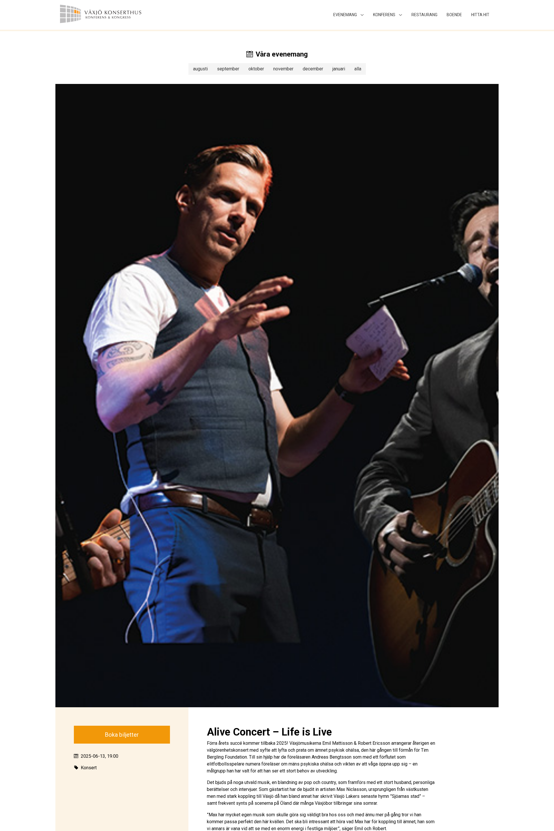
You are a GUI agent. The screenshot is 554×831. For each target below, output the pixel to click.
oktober (256, 69)
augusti (200, 69)
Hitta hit (480, 14)
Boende (454, 14)
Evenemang (345, 14)
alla (357, 69)
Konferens (384, 14)
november (283, 69)
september (228, 69)
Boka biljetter (122, 734)
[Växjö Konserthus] (114, 15)
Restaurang (424, 14)
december (313, 69)
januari (338, 69)
